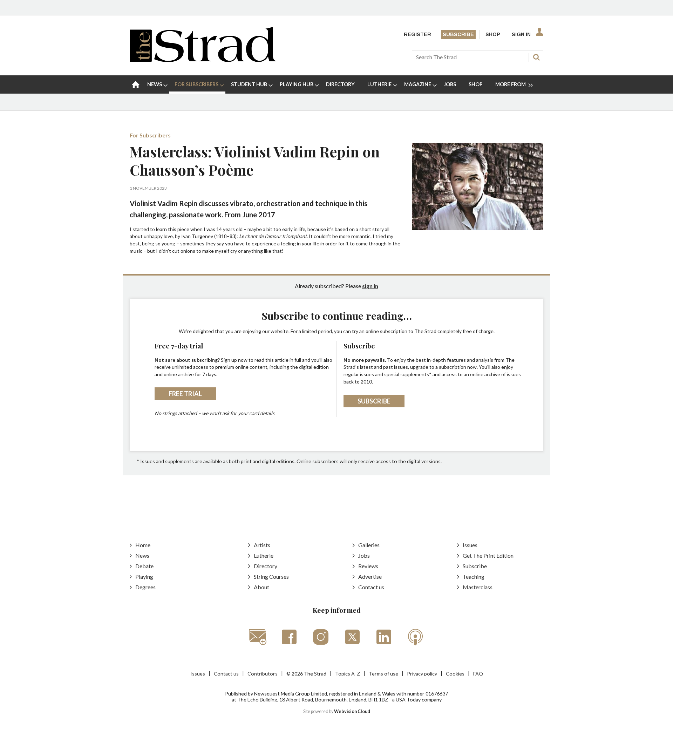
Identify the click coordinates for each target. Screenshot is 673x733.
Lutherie (263, 555)
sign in (370, 286)
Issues (470, 545)
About (261, 587)
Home (142, 545)
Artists (262, 545)
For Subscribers (150, 135)
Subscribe (458, 34)
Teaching (473, 576)
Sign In (521, 34)
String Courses (271, 576)
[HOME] (136, 84)
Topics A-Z (347, 674)
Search (536, 57)
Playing (144, 576)
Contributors (262, 674)
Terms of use (383, 674)
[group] (511, 84)
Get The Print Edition (488, 555)
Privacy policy (422, 674)
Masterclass (477, 587)
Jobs (364, 555)
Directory (265, 566)
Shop (492, 34)
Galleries (369, 545)
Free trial (185, 394)
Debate (144, 566)
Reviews (368, 566)
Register (417, 34)
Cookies (455, 674)
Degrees (145, 587)
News (142, 555)
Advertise (370, 576)
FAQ (478, 674)
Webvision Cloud (352, 711)
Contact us (371, 587)
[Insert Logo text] (203, 59)
